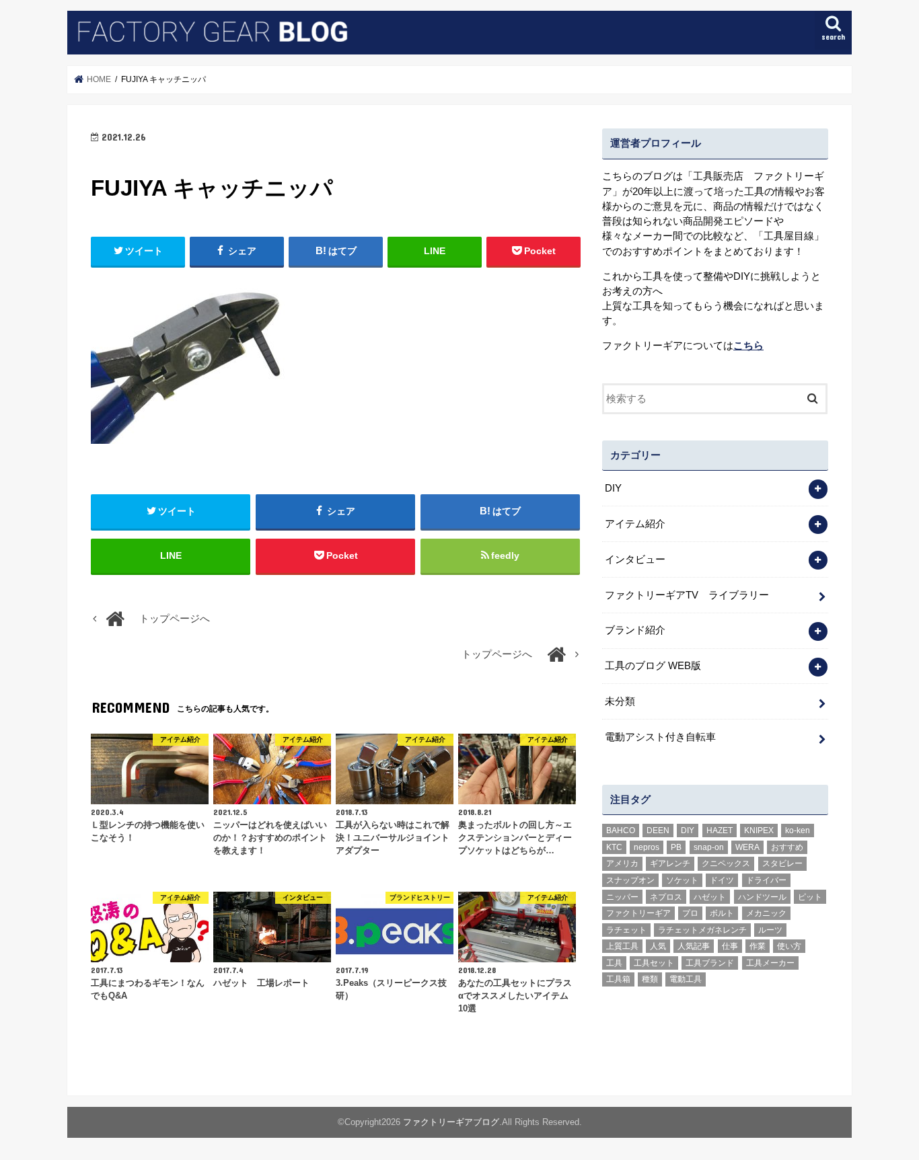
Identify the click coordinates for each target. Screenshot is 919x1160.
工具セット (654, 963)
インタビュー (635, 559)
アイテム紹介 (635, 523)
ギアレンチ (670, 863)
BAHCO (620, 830)
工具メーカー (770, 963)
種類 (650, 979)
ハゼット (710, 897)
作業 (757, 946)
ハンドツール (762, 897)
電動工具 (685, 979)
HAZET (719, 830)
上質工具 (622, 946)
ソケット (682, 880)
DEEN (658, 830)
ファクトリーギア (638, 913)
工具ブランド (710, 963)
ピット (810, 897)
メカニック (766, 913)
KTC (614, 847)
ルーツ (770, 930)
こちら (748, 345)
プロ (690, 913)
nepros (646, 847)
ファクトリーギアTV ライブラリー (687, 595)
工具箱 (618, 979)
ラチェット (626, 930)
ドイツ (722, 880)
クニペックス (726, 863)
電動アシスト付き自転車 (660, 737)
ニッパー (622, 897)
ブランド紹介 (635, 630)
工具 (614, 963)
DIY (613, 488)
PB (676, 847)
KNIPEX (759, 830)
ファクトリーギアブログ (451, 1122)
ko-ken (797, 830)
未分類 (620, 701)
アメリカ (622, 863)
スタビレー (782, 863)
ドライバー (766, 880)
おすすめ (787, 847)
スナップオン (630, 880)
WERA (747, 847)
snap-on (709, 847)
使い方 (789, 946)
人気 (658, 946)
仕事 (730, 946)
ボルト (722, 913)
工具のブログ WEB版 (653, 665)
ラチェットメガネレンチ (702, 930)
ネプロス (666, 897)
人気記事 (693, 946)
